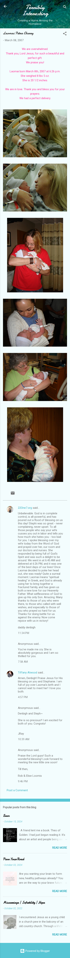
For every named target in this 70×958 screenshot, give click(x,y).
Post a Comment (17, 790)
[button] (65, 34)
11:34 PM (23, 633)
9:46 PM (23, 781)
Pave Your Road (13, 859)
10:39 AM (23, 739)
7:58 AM (23, 661)
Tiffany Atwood (27, 672)
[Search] (65, 7)
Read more (59, 847)
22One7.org (25, 507)
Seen (6, 815)
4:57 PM (23, 697)
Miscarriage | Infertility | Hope (24, 902)
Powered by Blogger (37, 951)
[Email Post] (12, 494)
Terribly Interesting (35, 10)
